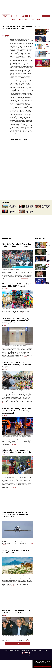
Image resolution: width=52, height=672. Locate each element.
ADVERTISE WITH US (22, 650)
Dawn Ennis (4, 325)
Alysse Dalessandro (5, 248)
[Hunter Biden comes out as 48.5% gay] (40, 31)
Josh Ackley (4, 454)
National (47, 29)
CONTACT (6, 650)
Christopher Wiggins (5, 415)
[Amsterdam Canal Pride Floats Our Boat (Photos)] (38, 206)
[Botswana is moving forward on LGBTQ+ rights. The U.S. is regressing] (17, 465)
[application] (42, 63)
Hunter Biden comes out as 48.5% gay (47, 34)
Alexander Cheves (5, 369)
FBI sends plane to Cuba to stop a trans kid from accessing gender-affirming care (15, 514)
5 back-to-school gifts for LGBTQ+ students (48, 49)
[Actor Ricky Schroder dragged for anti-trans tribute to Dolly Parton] (40, 273)
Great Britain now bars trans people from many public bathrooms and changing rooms (16, 320)
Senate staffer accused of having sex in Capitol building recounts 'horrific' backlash (29, 212)
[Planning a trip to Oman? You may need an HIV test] (17, 565)
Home (3, 22)
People (47, 242)
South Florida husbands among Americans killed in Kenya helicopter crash (12, 208)
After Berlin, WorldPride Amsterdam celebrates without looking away (16, 245)
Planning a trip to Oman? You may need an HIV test (15, 551)
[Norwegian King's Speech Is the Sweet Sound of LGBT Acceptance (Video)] (22, 206)
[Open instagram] (19, 16)
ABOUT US (10, 650)
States (47, 279)
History (33, 19)
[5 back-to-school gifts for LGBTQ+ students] (40, 46)
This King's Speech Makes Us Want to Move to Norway (29, 206)
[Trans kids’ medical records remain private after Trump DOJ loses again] (40, 266)
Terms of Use (43, 662)
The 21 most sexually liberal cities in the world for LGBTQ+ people (16, 285)
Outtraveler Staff (7, 34)
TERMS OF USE (40, 650)
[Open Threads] (16, 16)
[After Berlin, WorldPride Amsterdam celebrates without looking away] (17, 259)
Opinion (38, 19)
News (20, 19)
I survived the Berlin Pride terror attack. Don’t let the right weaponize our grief (16, 364)
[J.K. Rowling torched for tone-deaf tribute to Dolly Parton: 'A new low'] (40, 244)
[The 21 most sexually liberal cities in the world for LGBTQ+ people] (17, 298)
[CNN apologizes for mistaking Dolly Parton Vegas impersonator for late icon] (40, 39)
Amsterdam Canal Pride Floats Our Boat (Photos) (46, 206)
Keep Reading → (24, 278)
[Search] (40, 16)
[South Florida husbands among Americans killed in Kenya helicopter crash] (5, 206)
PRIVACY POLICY (28, 650)
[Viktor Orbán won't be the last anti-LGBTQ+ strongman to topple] (17, 625)
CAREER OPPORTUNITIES (15, 650)
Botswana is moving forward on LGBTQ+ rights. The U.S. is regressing (17, 451)
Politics (13, 19)
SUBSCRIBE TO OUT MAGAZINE (5, 16)
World (6, 22)
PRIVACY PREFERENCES (34, 650)
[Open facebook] (12, 16)
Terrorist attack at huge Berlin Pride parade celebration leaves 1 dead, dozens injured (16, 410)
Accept (42, 666)
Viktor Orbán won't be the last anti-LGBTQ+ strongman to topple (16, 611)
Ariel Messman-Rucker (5, 288)
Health (26, 19)
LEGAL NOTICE (45, 650)
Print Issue (47, 44)
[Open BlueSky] (14, 16)
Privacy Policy (36, 662)
